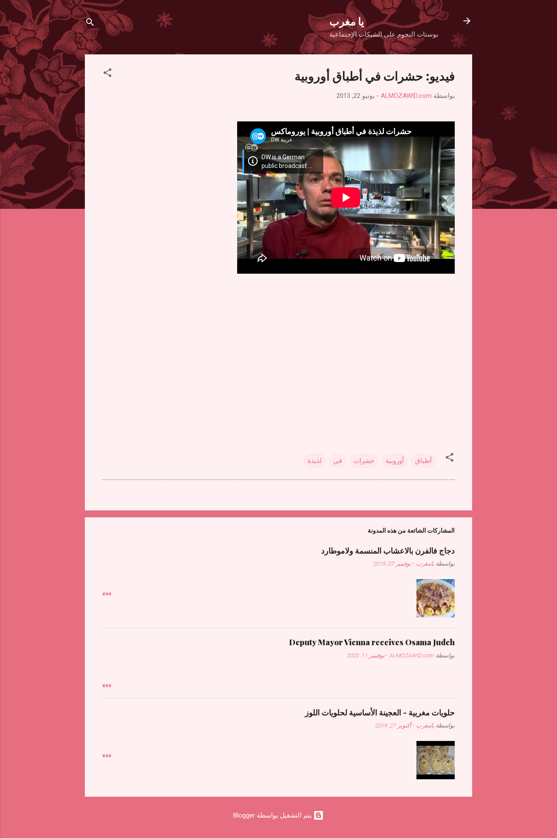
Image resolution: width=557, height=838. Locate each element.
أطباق (423, 461)
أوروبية (395, 461)
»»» (106, 593)
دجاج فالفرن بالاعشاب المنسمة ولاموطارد (388, 550)
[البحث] (90, 23)
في (337, 461)
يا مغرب (346, 21)
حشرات (363, 461)
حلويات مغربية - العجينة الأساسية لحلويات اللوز (380, 712)
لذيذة (315, 461)
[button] (107, 74)
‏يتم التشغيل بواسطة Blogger (273, 815)
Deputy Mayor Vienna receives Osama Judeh (372, 642)
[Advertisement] (278, 344)
